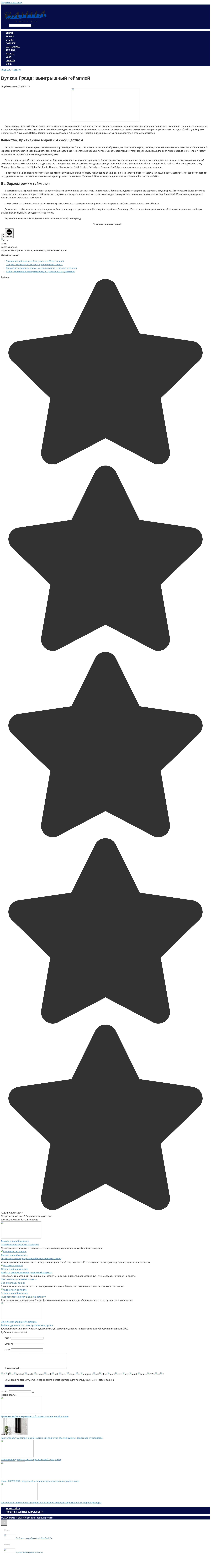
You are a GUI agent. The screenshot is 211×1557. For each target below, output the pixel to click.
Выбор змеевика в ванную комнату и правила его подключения (40, 271)
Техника (10, 50)
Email (8, 1344)
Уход (8, 57)
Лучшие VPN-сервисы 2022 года (29, 1552)
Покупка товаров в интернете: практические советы (34, 264)
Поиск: (5, 25)
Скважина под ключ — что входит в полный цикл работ (31, 1459)
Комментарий (12, 1368)
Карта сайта (13, 1509)
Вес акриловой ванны (13, 1283)
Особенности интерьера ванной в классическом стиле (31, 1258)
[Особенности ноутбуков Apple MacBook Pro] (10, 1538)
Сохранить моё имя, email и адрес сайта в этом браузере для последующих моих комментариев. (61, 1380)
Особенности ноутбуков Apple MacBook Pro (34, 1538)
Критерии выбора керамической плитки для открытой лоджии (35, 1416)
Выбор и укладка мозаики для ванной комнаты (26, 1272)
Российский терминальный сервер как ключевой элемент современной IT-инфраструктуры (51, 1502)
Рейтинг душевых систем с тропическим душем (27, 1325)
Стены (9, 40)
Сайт (7, 1349)
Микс (9, 64)
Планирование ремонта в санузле (20, 1244)
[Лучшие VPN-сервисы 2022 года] (10, 1552)
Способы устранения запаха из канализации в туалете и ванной (41, 268)
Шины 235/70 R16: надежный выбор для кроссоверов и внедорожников (40, 1481)
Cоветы (10, 61)
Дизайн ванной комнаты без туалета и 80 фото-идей (35, 261)
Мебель (10, 54)
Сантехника (13, 47)
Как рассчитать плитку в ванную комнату (23, 1296)
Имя (8, 1338)
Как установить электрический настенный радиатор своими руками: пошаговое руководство (52, 1438)
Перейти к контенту (11, 2)
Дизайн (10, 33)
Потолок (11, 43)
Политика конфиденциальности (24, 1512)
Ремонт (10, 36)
